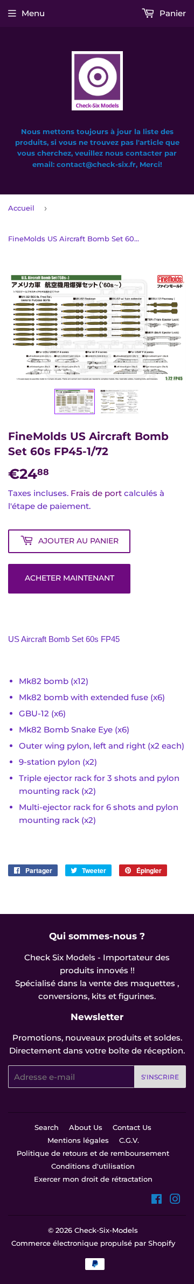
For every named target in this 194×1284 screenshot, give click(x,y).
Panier (171, 13)
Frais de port (96, 493)
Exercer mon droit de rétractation (93, 1179)
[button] (74, 401)
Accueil (21, 208)
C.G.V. (129, 1140)
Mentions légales (78, 1140)
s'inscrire (160, 1077)
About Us (85, 1127)
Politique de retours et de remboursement (93, 1153)
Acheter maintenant (69, 578)
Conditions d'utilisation (93, 1166)
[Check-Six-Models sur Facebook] (156, 1200)
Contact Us (132, 1127)
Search (46, 1127)
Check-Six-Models (106, 1230)
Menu (33, 13)
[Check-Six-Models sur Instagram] (175, 1200)
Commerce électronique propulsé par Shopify (93, 1243)
